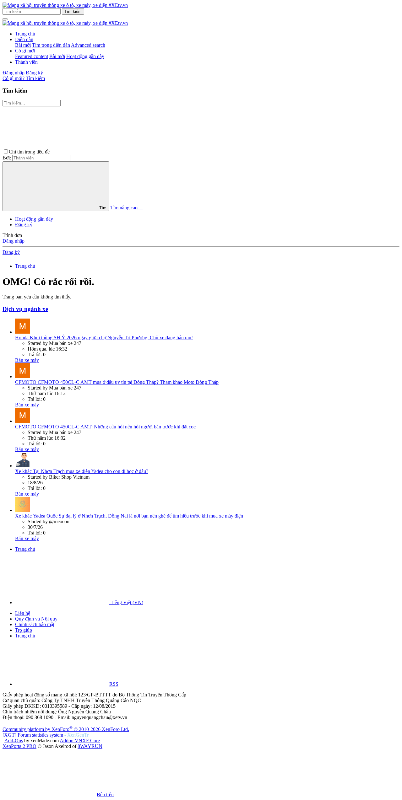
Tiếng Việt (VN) (126, 602)
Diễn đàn (24, 39)
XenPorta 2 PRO (19, 746)
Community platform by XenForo (66, 729)
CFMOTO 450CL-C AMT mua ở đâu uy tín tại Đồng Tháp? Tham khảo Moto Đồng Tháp (117, 382)
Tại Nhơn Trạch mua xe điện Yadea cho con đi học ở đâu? (81, 471)
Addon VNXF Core (80, 740)
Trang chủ (25, 33)
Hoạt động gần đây (85, 56)
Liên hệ (22, 613)
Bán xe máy (27, 360)
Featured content (31, 56)
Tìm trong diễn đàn (51, 45)
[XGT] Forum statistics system (46, 735)
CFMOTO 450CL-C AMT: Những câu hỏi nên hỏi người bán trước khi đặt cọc (105, 426)
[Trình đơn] (5, 19)
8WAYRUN (90, 746)
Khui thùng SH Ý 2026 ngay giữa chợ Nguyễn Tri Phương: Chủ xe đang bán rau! (104, 337)
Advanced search (88, 45)
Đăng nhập (13, 241)
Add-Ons (13, 740)
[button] (98, 151)
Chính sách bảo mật (34, 624)
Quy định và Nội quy (36, 618)
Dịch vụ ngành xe (25, 309)
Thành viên (26, 62)
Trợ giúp (23, 630)
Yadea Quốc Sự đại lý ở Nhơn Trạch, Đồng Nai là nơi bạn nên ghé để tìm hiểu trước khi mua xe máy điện (129, 515)
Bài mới (23, 45)
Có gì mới (25, 50)
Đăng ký (23, 224)
